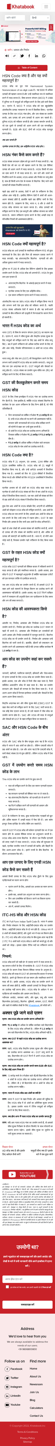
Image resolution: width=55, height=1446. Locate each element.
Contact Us (36, 1415)
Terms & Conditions (27, 1432)
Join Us (34, 1392)
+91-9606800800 (27, 1349)
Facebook (16, 1369)
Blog (32, 1400)
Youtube (15, 1404)
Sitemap (27, 1441)
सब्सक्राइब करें (27, 1304)
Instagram (16, 1386)
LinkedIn (15, 1395)
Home (33, 1368)
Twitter (14, 1378)
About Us (35, 1376)
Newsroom (36, 1384)
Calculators (36, 1408)
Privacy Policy (27, 1438)
